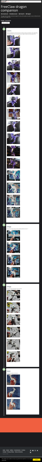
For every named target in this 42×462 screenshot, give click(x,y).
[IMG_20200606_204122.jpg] (22, 272)
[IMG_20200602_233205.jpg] (22, 320)
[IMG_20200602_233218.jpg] (22, 295)
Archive (23, 450)
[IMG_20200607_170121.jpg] (22, 212)
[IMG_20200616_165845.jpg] (22, 77)
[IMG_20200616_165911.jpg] (22, 53)
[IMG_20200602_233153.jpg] (22, 332)
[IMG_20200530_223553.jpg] (22, 392)
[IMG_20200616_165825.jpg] (22, 114)
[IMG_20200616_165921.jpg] (22, 40)
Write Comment (5, 22)
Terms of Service (19, 451)
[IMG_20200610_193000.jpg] (22, 151)
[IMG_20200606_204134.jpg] (22, 247)
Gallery (25, 1)
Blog (35, 1)
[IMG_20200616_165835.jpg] (22, 102)
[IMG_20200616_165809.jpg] (22, 138)
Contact (39, 1)
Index (10, 1)
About (14, 1)
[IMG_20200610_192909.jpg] (22, 163)
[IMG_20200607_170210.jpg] (22, 175)
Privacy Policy (10, 451)
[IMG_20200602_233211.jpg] (22, 307)
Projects (30, 1)
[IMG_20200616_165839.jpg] (22, 89)
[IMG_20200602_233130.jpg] (22, 356)
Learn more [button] (4, 460)
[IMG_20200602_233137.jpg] (22, 344)
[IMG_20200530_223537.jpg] (22, 379)
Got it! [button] (36, 459)
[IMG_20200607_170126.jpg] (22, 200)
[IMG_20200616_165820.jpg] (22, 126)
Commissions (20, 1)
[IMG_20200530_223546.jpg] (22, 404)
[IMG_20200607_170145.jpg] (22, 187)
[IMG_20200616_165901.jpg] (22, 65)
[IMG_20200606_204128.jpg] (22, 260)
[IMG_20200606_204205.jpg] (22, 235)
